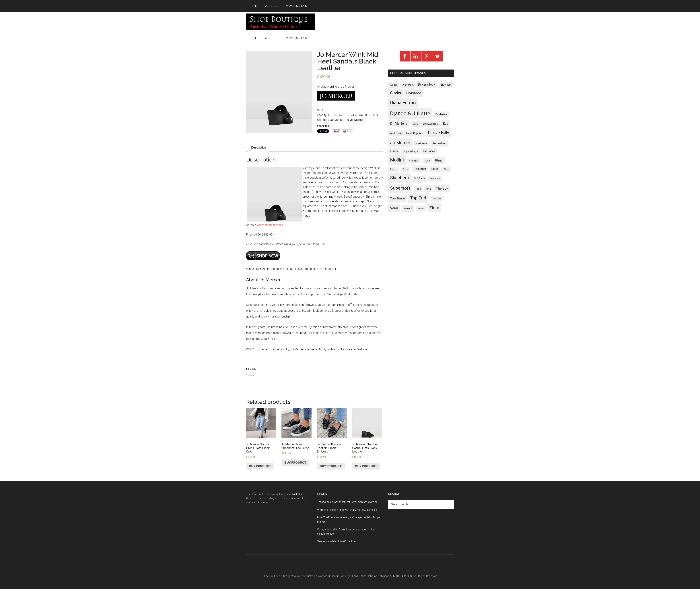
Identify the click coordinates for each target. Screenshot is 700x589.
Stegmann (435, 178)
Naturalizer (414, 161)
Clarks (395, 93)
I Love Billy (438, 132)
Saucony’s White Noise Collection (336, 541)
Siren (446, 169)
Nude (427, 160)
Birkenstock (426, 84)
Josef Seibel (421, 143)
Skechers (399, 177)
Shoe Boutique (280, 22)
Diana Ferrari (403, 102)
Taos (418, 188)
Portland (393, 169)
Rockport (420, 169)
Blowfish (446, 84)
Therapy (442, 188)
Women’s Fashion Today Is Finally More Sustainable (347, 509)
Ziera (434, 207)
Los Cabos (429, 151)
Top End (418, 198)
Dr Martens (398, 123)
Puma (405, 169)
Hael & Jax (395, 133)
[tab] (258, 148)
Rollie (435, 169)
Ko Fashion (439, 143)
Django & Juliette (410, 113)
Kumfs (394, 151)
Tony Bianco (397, 198)
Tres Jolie (436, 199)
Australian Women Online (321, 576)
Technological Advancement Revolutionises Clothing (347, 502)
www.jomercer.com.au (270, 225)
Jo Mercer (336, 120)
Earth (415, 124)
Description (258, 147)
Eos (445, 123)
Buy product (260, 466)
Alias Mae (407, 85)
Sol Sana (419, 178)
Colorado (413, 93)
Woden (420, 208)
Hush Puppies (414, 133)
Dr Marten (441, 114)
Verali (394, 208)
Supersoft (400, 188)
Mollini (397, 160)
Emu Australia (430, 123)
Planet (439, 160)
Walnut (408, 208)
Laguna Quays (410, 151)
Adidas (393, 85)
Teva (428, 189)
